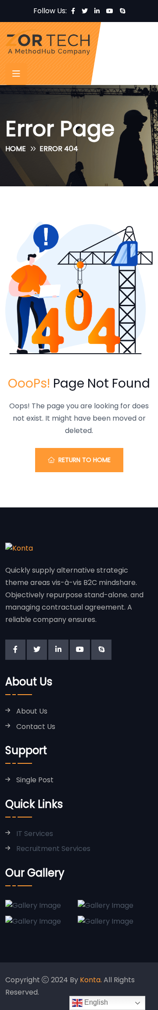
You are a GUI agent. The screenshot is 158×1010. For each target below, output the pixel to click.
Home (15, 149)
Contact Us (35, 727)
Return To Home (84, 459)
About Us (31, 711)
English (95, 1002)
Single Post (35, 780)
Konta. (91, 980)
